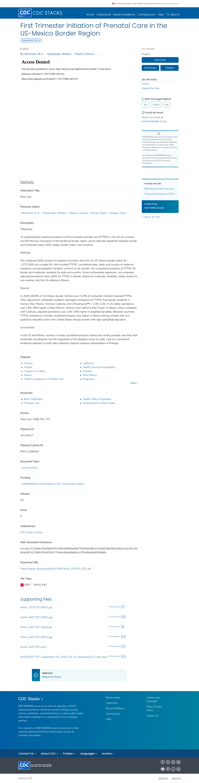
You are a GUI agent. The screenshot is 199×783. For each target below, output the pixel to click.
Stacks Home (113, 697)
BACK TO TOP (152, 217)
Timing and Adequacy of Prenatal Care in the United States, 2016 (160, 193)
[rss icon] (178, 769)
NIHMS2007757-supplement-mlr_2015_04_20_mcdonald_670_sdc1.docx (64, 657)
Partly (156, 104)
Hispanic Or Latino (34, 371)
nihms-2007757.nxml (33, 647)
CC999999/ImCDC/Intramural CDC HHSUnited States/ (52, 484)
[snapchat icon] (173, 769)
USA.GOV (176, 778)
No (166, 104)
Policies (68, 753)
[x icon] (168, 762)
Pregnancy (89, 379)
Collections (103, 14)
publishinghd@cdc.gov (154, 121)
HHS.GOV (163, 778)
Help (161, 14)
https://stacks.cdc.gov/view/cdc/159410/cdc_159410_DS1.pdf (55, 568)
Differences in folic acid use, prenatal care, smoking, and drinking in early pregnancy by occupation (160, 188)
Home (90, 14)
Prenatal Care (31, 403)
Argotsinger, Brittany (59, 54)
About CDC (48, 753)
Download (115, 606)
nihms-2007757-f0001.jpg (36, 617)
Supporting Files (151, 88)
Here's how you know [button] (169, 3)
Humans (87, 371)
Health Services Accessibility (99, 367)
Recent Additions (124, 14)
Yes (145, 104)
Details (145, 83)
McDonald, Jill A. (34, 54)
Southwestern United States (99, 403)
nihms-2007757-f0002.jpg (36, 637)
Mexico (28, 375)
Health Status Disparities (97, 399)
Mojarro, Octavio (84, 54)
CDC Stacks (29, 699)
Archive (107, 753)
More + (134, 383)
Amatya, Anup (117, 213)
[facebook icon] (162, 762)
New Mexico (90, 375)
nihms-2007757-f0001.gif (36, 607)
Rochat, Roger (98, 213)
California (88, 363)
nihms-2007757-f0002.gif (36, 627)
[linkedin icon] (178, 762)
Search (174, 14)
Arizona (28, 363)
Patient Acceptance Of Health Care (44, 379)
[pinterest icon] (168, 769)
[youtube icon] (162, 769)
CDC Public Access (31, 532)
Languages (87, 753)
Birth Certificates (33, 399)
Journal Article (29, 467)
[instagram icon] (173, 762)
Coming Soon (146, 14)
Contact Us (152, 715)
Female (28, 367)
